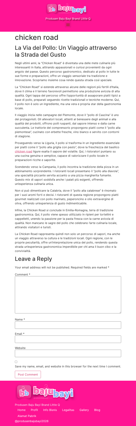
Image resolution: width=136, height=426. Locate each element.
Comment (22, 274)
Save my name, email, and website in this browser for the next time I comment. (68, 366)
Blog (97, 410)
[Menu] (68, 24)
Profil (34, 410)
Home (22, 410)
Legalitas (68, 410)
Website (20, 348)
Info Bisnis (50, 410)
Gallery (84, 410)
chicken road (23, 151)
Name (20, 319)
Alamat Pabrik (27, 416)
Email (19, 333)
